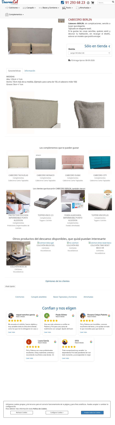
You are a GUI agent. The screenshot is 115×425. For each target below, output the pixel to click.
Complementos (15, 14)
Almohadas (84, 7)
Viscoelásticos (18, 272)
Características (14, 70)
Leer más (11, 332)
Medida (71, 49)
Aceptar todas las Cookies (92, 412)
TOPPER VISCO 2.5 (45, 215)
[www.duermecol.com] (10, 2)
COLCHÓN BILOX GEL (46, 245)
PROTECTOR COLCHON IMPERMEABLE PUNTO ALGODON (18, 218)
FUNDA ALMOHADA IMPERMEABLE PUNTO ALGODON (72, 218)
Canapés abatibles (39, 297)
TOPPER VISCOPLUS (100, 215)
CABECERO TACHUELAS (18, 175)
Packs (69, 7)
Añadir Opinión (10, 286)
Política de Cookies (40, 409)
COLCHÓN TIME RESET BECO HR (100, 246)
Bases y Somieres (50, 7)
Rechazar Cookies (21, 412)
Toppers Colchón (46, 220)
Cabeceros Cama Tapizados (18, 180)
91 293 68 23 (75, 2)
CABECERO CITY (100, 175)
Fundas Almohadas (73, 225)
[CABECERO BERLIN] (61, 20)
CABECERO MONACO (45, 175)
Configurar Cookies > (57, 412)
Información (30, 70)
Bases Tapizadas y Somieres (65, 297)
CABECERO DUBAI (72, 175)
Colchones (13, 7)
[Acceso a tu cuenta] (88, 3)
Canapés (30, 7)
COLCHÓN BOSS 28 (18, 266)
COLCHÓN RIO (73, 245)
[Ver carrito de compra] (92, 3)
